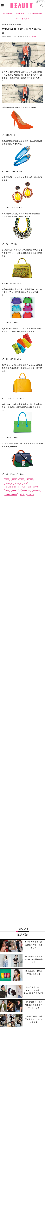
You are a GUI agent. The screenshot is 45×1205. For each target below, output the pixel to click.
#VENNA (15, 490)
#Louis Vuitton (11, 494)
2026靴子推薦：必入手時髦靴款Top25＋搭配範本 (34, 1019)
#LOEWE (36, 490)
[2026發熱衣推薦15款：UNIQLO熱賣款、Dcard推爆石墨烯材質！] (11, 991)
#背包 (25, 483)
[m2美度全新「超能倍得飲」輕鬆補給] (11, 975)
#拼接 (22, 494)
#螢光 (21, 479)
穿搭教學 (18, 25)
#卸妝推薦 (20, 13)
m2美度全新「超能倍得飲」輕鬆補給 (34, 972)
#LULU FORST (25, 487)
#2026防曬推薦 (35, 13)
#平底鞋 (30, 479)
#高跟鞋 (7, 483)
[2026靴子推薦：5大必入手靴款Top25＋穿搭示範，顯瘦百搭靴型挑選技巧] (11, 1020)
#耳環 (36, 487)
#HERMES (26, 490)
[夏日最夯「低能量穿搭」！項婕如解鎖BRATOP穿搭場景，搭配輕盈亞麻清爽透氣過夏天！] (11, 960)
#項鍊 (7, 490)
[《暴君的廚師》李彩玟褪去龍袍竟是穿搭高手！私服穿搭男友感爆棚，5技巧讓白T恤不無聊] (11, 1006)
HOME (4, 25)
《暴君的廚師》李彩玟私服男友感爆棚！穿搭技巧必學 (33, 1005)
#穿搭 (14, 479)
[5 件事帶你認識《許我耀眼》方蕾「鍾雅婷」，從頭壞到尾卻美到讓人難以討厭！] (11, 946)
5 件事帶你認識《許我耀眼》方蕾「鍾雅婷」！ (33, 945)
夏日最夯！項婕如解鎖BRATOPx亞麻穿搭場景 (33, 959)
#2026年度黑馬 (22, 19)
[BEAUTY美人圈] (21, 5)
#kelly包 (30, 494)
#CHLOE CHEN (10, 487)
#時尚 (7, 479)
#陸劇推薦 (7, 13)
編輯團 (34, 37)
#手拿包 (17, 483)
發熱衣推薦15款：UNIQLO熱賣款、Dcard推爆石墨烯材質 (33, 990)
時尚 (10, 25)
